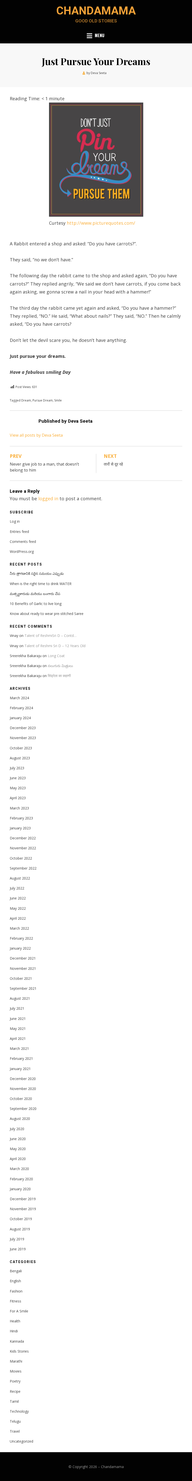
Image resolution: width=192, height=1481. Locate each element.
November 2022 (23, 848)
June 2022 (18, 898)
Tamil (14, 1401)
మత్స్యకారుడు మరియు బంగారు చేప (35, 593)
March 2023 (19, 808)
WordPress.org (22, 551)
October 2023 (21, 748)
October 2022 (21, 858)
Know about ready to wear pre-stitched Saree (47, 613)
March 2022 (19, 928)
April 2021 (18, 1038)
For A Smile (19, 1311)
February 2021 (21, 1058)
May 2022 (18, 908)
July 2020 (17, 1128)
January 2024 (20, 717)
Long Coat (56, 655)
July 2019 (17, 1239)
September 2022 (23, 868)
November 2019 (23, 1208)
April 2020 (18, 1158)
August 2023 (20, 758)
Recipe (15, 1391)
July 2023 (17, 768)
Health (15, 1321)
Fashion (16, 1291)
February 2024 (21, 707)
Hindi (14, 1331)
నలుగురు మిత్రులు (60, 665)
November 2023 (23, 737)
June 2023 (18, 778)
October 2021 (21, 978)
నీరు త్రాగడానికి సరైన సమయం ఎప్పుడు (37, 573)
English (15, 1281)
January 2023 (20, 828)
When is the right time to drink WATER (41, 583)
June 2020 (18, 1138)
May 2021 (18, 1028)
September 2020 (23, 1108)
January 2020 (20, 1188)
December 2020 (23, 1078)
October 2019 (21, 1218)
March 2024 (19, 697)
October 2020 (21, 1098)
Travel (15, 1431)
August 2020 (20, 1118)
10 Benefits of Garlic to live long (36, 603)
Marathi (16, 1361)
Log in (15, 521)
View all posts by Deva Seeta (36, 435)
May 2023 (18, 788)
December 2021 (23, 958)
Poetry (15, 1381)
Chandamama (96, 10)
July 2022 (17, 888)
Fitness (15, 1301)
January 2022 (20, 948)
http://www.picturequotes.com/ (101, 223)
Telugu (15, 1421)
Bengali (16, 1271)
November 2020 (23, 1088)
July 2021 (17, 1008)
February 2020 (21, 1179)
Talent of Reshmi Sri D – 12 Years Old (55, 645)
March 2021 (19, 1048)
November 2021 (23, 968)
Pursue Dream (42, 400)
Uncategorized (21, 1441)
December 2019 (23, 1198)
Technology (19, 1411)
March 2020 (19, 1168)
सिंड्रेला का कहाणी (59, 675)
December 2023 (23, 727)
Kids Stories (19, 1351)
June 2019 (18, 1249)
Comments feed (23, 541)
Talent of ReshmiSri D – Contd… (50, 635)
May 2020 (18, 1148)
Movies (16, 1371)
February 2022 (21, 938)
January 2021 (20, 1068)
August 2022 (20, 878)
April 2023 (18, 797)
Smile (58, 400)
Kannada (17, 1341)
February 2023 (21, 818)
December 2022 (23, 838)
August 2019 (20, 1229)
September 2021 (23, 988)
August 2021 (20, 998)
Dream (26, 400)
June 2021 (18, 1018)
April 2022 (18, 918)
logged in (48, 498)
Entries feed (19, 531)
